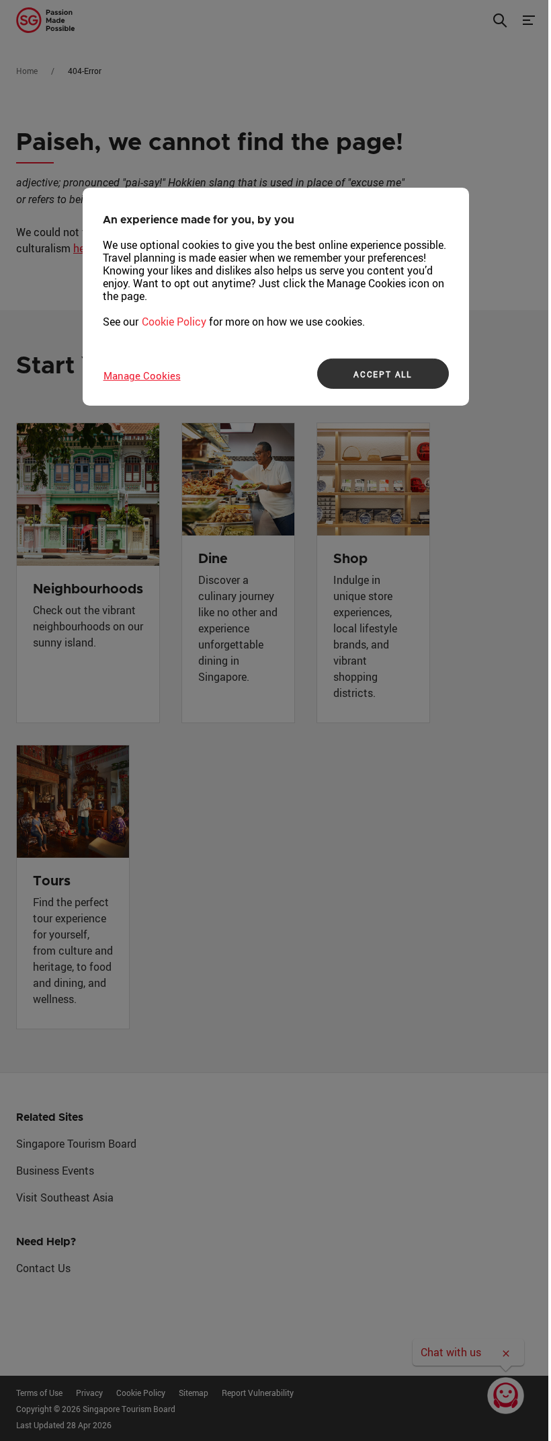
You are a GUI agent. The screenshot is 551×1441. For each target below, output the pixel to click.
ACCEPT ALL (382, 374)
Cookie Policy (174, 321)
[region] (276, 297)
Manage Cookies (142, 375)
